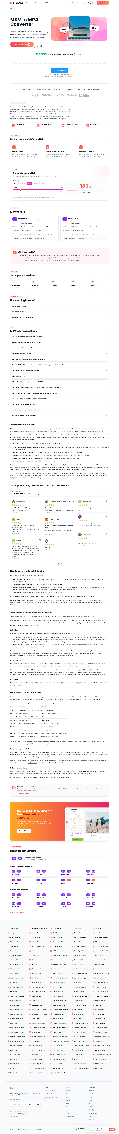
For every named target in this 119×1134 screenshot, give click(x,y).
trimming (91, 475)
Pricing (47, 3)
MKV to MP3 (57, 773)
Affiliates (91, 1090)
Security (91, 1110)
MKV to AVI (82, 771)
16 (43, 183)
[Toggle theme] (84, 2)
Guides (37, 3)
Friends (91, 1094)
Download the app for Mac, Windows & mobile (26, 1104)
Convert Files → (24, 831)
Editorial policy (93, 1113)
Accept (112, 1129)
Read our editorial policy (23, 793)
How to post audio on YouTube (53, 1094)
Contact (68, 1100)
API (67, 1097)
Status (68, 1110)
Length (15, 187)
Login (91, 3)
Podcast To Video (49, 1090)
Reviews (91, 1119)
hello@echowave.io (15, 1116)
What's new (70, 1113)
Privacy (91, 1103)
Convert (20, 8)
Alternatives (70, 1116)
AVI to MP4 (49, 777)
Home (11, 8)
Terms (91, 1106)
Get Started (102, 3)
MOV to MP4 (39, 777)
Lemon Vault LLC (38, 1129)
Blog (67, 1106)
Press (90, 1116)
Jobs (90, 1097)
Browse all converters (16, 912)
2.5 (22, 183)
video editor (52, 596)
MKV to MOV (44, 771)
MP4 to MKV (33, 763)
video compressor (61, 475)
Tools (28, 3)
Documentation (71, 1094)
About (91, 1100)
